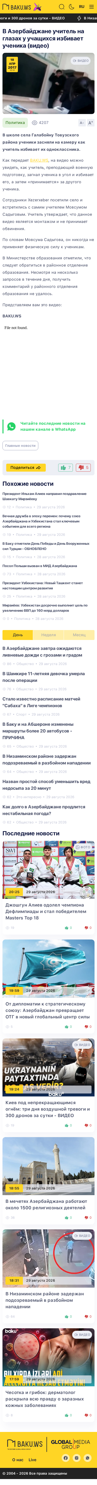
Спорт (21, 714)
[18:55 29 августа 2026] (48, 1165)
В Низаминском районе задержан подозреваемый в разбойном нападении (44, 1300)
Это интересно (28, 797)
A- (82, 123)
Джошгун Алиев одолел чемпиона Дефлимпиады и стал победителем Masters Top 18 (45, 911)
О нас (17, 1459)
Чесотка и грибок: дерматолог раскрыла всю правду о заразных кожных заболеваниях (44, 1399)
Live (32, 1459)
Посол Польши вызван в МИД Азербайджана (39, 566)
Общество (25, 664)
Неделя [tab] (48, 635)
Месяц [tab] (79, 635)
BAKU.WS (39, 160)
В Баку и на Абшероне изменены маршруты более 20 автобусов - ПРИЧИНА (37, 731)
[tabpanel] (48, 735)
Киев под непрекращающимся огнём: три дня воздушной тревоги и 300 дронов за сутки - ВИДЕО (47, 1109)
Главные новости (20, 446)
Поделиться (22, 467)
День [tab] (18, 635)
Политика (15, 122)
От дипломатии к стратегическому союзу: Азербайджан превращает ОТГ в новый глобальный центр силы (47, 1010)
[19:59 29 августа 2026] (48, 968)
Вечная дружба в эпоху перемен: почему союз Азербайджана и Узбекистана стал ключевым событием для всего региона (41, 521)
